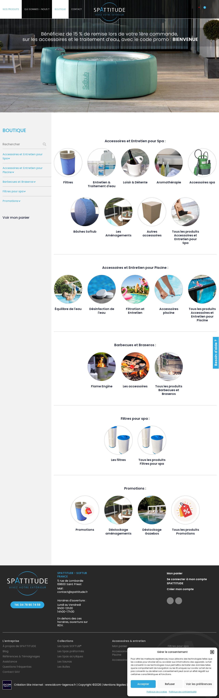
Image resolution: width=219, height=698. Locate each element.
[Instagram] (215, 9)
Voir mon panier (16, 217)
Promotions (10, 201)
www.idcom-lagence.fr (60, 685)
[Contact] (192, 9)
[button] (212, 652)
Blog (5, 651)
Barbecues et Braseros (18, 182)
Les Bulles (63, 667)
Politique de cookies (157, 691)
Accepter (143, 684)
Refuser (170, 684)
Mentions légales (114, 685)
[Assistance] (186, 9)
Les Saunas (64, 662)
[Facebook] (209, 9)
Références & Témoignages (21, 656)
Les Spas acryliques (70, 656)
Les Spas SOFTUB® (69, 646)
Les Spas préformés (70, 651)
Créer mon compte (180, 589)
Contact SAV (11, 672)
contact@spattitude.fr (72, 592)
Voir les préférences (199, 684)
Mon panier (175, 573)
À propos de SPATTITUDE (19, 646)
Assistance (10, 662)
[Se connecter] (197, 9)
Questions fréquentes (17, 667)
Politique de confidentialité (182, 691)
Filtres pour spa (13, 191)
